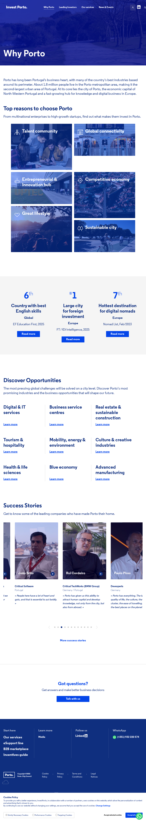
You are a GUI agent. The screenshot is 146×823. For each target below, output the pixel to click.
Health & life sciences (15, 470)
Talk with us (73, 699)
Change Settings (103, 806)
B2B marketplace (16, 749)
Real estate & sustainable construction (108, 413)
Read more (28, 334)
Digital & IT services (14, 410)
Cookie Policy (45, 775)
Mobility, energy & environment (67, 443)
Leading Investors (68, 7)
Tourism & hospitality (13, 443)
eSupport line (13, 743)
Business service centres (65, 410)
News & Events (106, 7)
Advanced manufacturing (110, 470)
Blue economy (63, 467)
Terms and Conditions (77, 775)
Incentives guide (15, 755)
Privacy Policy (60, 775)
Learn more (10, 424)
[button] (49, 627)
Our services (88, 7)
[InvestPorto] (16, 7)
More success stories (73, 640)
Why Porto (49, 7)
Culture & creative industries (114, 443)
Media (41, 737)
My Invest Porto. (133, 8)
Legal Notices (94, 775)
